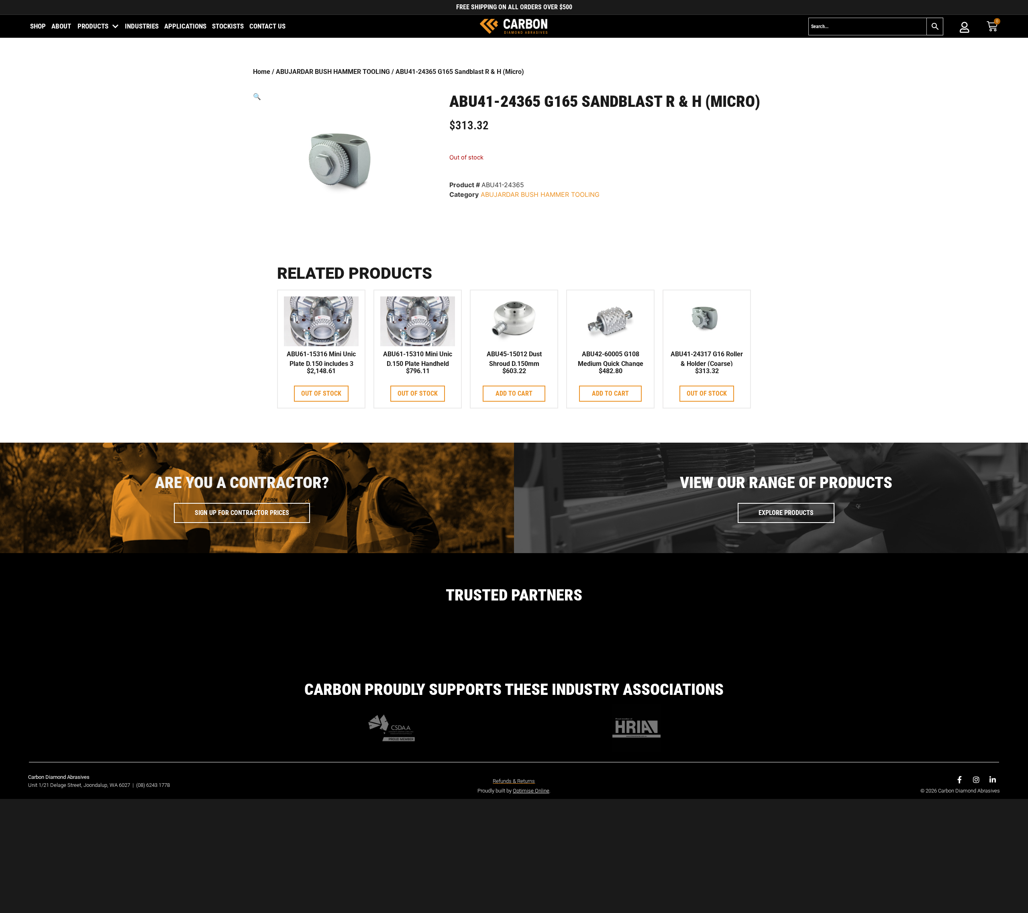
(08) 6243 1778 (153, 785)
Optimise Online (531, 791)
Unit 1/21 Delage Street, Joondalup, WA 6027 (79, 785)
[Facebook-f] (960, 779)
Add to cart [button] (514, 393)
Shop (38, 26)
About (61, 26)
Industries (142, 26)
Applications (185, 26)
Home (261, 72)
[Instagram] (976, 779)
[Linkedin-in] (992, 779)
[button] (340, 96)
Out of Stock (321, 393)
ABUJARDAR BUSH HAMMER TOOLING (333, 72)
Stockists (228, 26)
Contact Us (267, 26)
